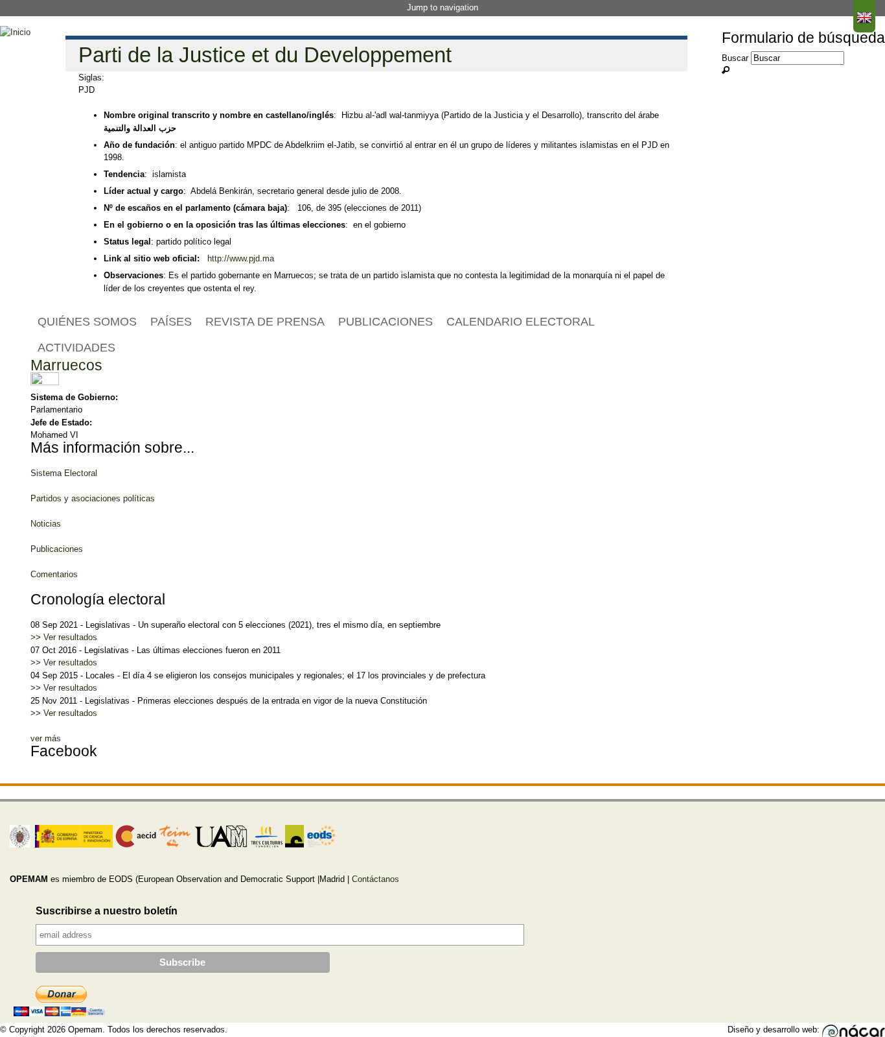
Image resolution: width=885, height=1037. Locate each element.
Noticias (45, 524)
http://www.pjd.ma (240, 258)
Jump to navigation (442, 7)
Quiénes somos (87, 321)
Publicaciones (385, 321)
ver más (45, 738)
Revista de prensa (265, 321)
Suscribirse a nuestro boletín (107, 910)
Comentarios (54, 574)
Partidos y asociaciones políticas (92, 498)
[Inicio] (15, 32)
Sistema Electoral (63, 473)
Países (171, 321)
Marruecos (66, 365)
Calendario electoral (520, 321)
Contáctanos (375, 879)
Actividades (76, 347)
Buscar (736, 58)
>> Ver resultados (63, 637)
